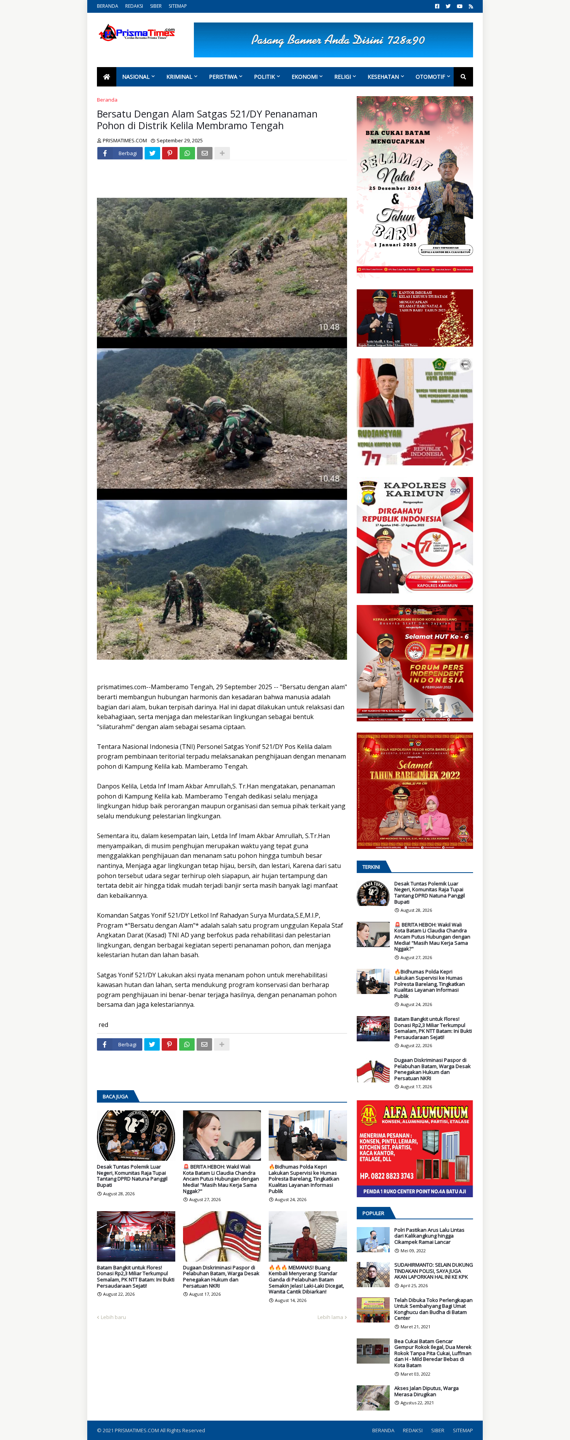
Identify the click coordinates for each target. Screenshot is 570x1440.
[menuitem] (106, 76)
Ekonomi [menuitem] (305, 76)
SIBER (156, 6)
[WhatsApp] (187, 153)
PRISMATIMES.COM (137, 1430)
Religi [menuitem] (342, 76)
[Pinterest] (170, 153)
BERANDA (107, 6)
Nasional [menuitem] (136, 76)
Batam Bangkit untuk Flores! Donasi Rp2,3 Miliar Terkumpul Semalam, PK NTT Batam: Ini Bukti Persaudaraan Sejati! (135, 1277)
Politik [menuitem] (264, 76)
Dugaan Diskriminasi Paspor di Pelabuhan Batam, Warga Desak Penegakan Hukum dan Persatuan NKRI (221, 1277)
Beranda (107, 99)
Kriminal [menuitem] (179, 76)
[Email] (204, 153)
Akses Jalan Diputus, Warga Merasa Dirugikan (426, 1391)
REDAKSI (134, 6)
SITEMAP (178, 6)
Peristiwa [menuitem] (223, 76)
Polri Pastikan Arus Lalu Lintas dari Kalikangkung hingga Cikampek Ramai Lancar (429, 1236)
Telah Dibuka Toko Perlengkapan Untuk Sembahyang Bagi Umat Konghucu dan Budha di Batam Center (433, 1309)
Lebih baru (113, 1317)
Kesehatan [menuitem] (383, 76)
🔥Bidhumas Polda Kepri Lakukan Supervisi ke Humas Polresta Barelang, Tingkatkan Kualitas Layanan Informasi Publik (304, 1179)
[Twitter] (152, 153)
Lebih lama (330, 1317)
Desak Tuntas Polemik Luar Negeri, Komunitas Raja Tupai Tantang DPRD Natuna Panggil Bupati (132, 1176)
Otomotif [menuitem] (430, 76)
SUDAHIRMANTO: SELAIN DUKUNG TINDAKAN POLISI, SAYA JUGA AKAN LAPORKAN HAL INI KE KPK (433, 1271)
